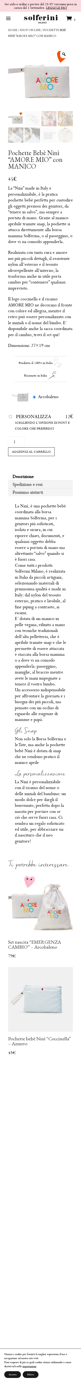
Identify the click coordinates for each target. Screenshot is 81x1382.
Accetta (12, 1374)
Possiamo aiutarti (28, 492)
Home (12, 30)
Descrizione (23, 476)
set (49, 335)
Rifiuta (30, 1374)
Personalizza (33, 416)
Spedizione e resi (28, 484)
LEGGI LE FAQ (56, 7)
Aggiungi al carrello (31, 451)
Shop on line (30, 30)
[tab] (40, 477)
